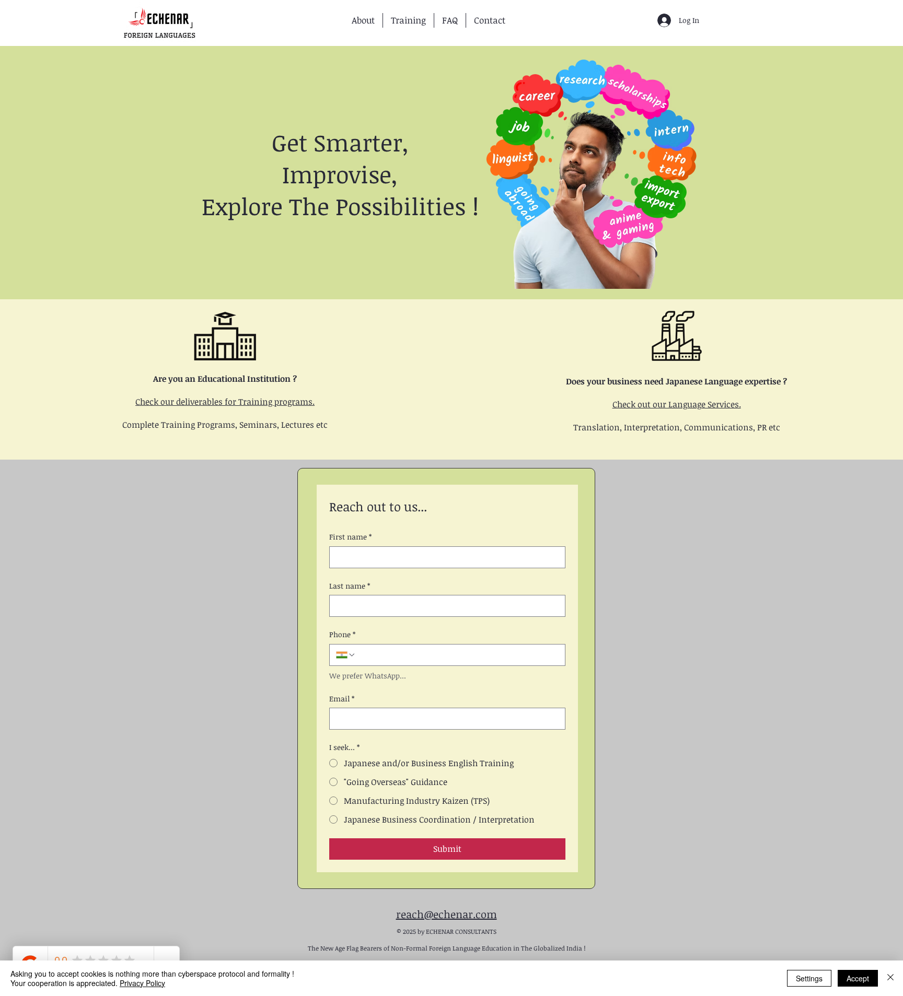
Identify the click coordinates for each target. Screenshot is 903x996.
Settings (809, 978)
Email (341, 699)
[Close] (890, 978)
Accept (858, 978)
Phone (342, 634)
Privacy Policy (142, 983)
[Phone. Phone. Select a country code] (346, 655)
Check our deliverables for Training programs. (225, 401)
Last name (349, 586)
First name (350, 537)
